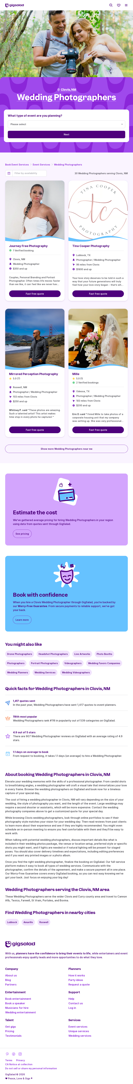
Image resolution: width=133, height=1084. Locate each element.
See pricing (22, 533)
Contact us (75, 1003)
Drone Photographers (19, 654)
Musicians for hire (17, 1007)
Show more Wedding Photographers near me (66, 448)
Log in (72, 1007)
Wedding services (79, 1035)
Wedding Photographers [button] (66, 97)
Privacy (20, 1060)
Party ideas (75, 980)
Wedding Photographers (68, 164)
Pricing (9, 1031)
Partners (11, 984)
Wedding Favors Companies (104, 663)
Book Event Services (17, 164)
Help (71, 998)
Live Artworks (82, 654)
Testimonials (13, 1035)
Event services (77, 1026)
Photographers (15, 663)
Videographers (73, 663)
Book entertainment (18, 998)
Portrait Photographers (44, 663)
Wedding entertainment (20, 1012)
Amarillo (28, 922)
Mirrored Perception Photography (33, 374)
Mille (75, 374)
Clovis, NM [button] (68, 90)
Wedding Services (45, 672)
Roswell (43, 922)
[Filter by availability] (30, 173)
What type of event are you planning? (35, 115)
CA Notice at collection (18, 1064)
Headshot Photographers (53, 654)
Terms (8, 1060)
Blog (8, 980)
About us (11, 975)
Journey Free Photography (28, 246)
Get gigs (10, 1026)
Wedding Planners (17, 672)
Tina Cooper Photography (90, 246)
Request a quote (79, 984)
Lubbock (12, 922)
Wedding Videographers (76, 672)
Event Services (41, 164)
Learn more (22, 619)
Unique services (78, 1031)
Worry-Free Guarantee (32, 606)
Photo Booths (104, 654)
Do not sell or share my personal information (31, 1068)
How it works (76, 975)
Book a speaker (15, 1003)
